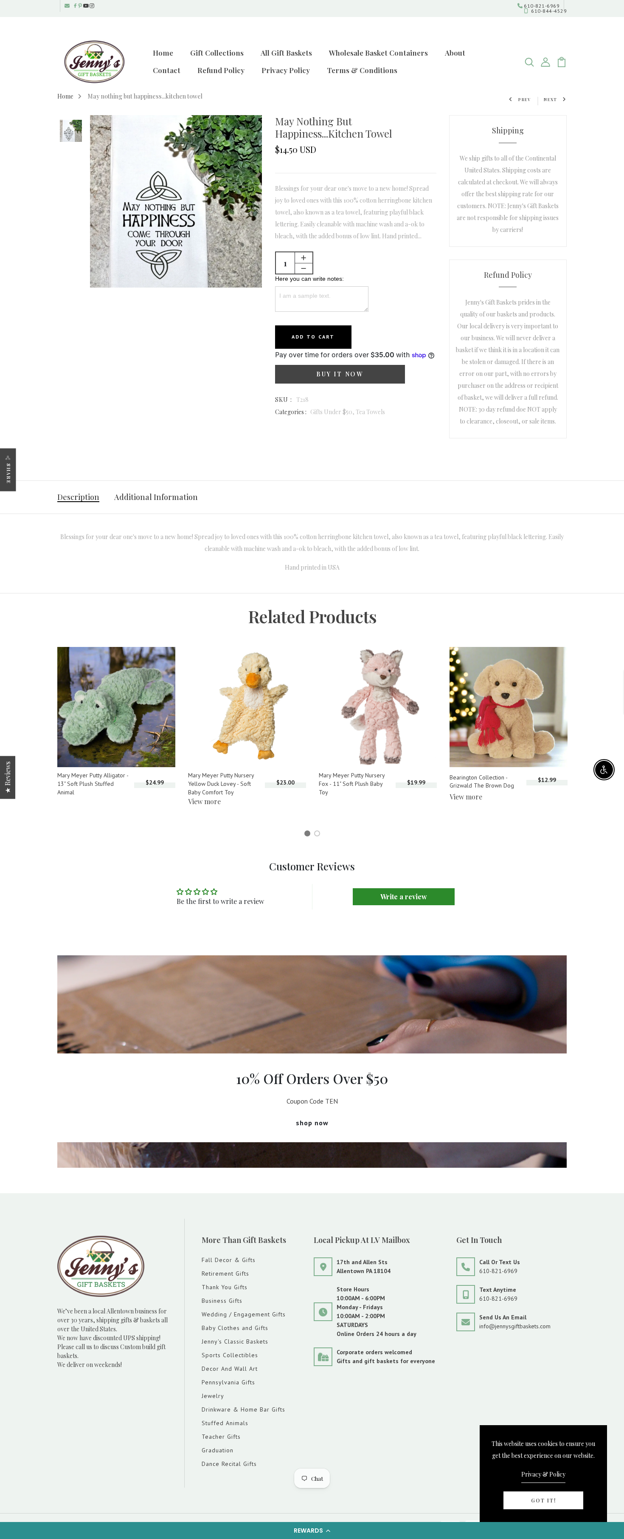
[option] (70, 131)
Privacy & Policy (543, 1474)
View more (204, 801)
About (455, 52)
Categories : (290, 412)
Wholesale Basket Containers (378, 52)
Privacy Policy (285, 70)
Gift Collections (217, 52)
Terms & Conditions (362, 70)
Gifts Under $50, (333, 412)
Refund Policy (221, 70)
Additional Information (156, 497)
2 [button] (318, 834)
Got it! (543, 1500)
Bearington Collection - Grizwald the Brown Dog (482, 782)
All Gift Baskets (286, 52)
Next (550, 99)
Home (163, 52)
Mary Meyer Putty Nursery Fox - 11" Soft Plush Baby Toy (352, 783)
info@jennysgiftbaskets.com (515, 1326)
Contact (166, 70)
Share (9, 473)
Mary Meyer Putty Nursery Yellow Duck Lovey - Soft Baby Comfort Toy (221, 783)
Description (78, 497)
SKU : (283, 399)
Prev (524, 99)
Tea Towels (370, 412)
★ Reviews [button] (7, 777)
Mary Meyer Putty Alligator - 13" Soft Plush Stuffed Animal (92, 783)
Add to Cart (313, 336)
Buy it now (339, 374)
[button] (312, 1530)
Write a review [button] (403, 896)
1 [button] (308, 834)
